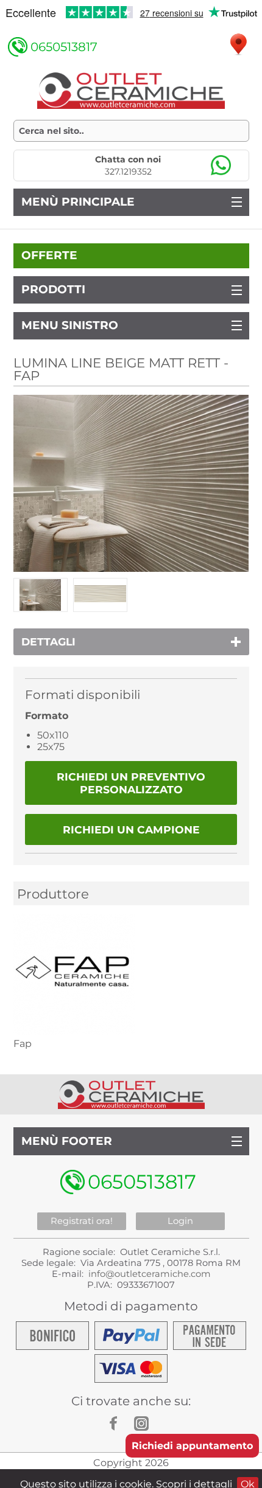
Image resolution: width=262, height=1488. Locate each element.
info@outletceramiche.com (149, 1273)
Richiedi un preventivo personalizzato (131, 783)
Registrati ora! (82, 1220)
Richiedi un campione (131, 829)
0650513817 (63, 47)
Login (180, 1220)
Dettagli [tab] (48, 641)
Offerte (49, 255)
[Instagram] (143, 1423)
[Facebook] (119, 1423)
